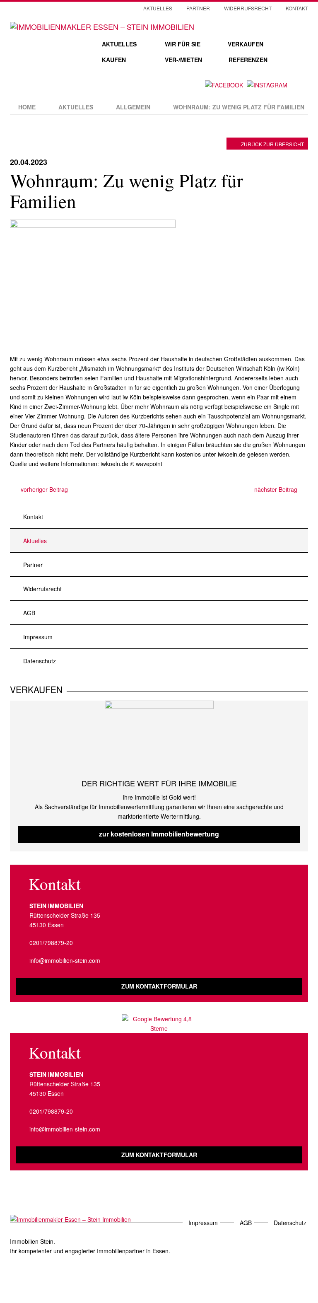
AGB (29, 613)
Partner (198, 8)
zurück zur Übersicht (272, 143)
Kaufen (114, 60)
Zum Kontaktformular (159, 986)
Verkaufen (245, 44)
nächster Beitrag (276, 489)
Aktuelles (119, 44)
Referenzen (248, 60)
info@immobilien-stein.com (64, 960)
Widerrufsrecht (248, 8)
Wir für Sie (182, 44)
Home (27, 107)
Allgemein (133, 107)
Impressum (38, 637)
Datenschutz (39, 661)
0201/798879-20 (51, 942)
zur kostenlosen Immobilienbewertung (159, 834)
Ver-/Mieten (183, 60)
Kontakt (297, 8)
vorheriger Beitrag (43, 489)
